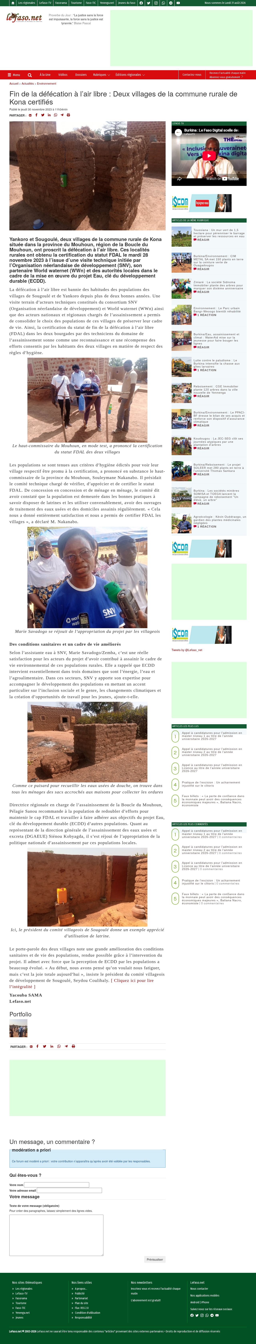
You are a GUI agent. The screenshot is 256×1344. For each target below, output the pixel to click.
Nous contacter (199, 1288)
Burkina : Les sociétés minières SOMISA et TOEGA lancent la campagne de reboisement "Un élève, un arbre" (216, 495)
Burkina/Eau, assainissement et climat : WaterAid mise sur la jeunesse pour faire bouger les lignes (216, 339)
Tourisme (76, 3)
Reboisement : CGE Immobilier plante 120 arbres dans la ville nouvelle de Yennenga (216, 389)
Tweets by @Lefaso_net (187, 650)
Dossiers (81, 75)
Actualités (28, 83)
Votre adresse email (22, 1190)
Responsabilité (83, 1317)
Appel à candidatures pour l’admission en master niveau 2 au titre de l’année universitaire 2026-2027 (212, 752)
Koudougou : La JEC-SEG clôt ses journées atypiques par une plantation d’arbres (218, 441)
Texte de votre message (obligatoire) (34, 1206)
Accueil (13, 83)
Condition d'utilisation (87, 1313)
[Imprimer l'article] (68, 115)
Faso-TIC (91, 3)
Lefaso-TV (45, 3)
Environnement (46, 83)
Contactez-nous (192, 74)
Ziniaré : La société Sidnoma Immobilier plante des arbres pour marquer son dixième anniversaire (218, 285)
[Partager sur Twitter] (42, 115)
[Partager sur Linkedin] (49, 115)
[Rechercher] (30, 75)
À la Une (45, 75)
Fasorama (61, 3)
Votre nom (16, 1185)
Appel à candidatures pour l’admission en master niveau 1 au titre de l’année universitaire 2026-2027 (212, 736)
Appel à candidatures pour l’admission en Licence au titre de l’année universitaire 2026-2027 (212, 768)
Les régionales (26, 3)
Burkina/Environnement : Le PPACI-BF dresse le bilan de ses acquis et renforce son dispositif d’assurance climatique (219, 417)
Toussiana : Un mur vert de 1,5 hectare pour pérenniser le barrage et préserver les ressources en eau (219, 233)
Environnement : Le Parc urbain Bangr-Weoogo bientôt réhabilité (217, 310)
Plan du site (81, 1303)
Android (194, 1302)
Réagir (202, 239)
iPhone (205, 1302)
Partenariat (81, 1298)
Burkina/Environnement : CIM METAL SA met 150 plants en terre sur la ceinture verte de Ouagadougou (219, 260)
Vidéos (62, 75)
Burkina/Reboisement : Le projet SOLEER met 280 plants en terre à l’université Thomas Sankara (219, 467)
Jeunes (19, 1317)
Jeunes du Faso (126, 3)
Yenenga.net (107, 3)
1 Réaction (206, 315)
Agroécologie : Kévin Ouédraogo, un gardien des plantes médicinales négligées (220, 520)
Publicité (80, 1293)
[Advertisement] (183, 38)
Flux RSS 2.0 (82, 1308)
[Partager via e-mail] (30, 115)
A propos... (81, 1288)
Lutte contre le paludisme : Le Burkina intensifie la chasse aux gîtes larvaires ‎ (217, 363)
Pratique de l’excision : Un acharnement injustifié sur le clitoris (211, 784)
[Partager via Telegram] (62, 115)
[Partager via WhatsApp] (55, 115)
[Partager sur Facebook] (36, 115)
